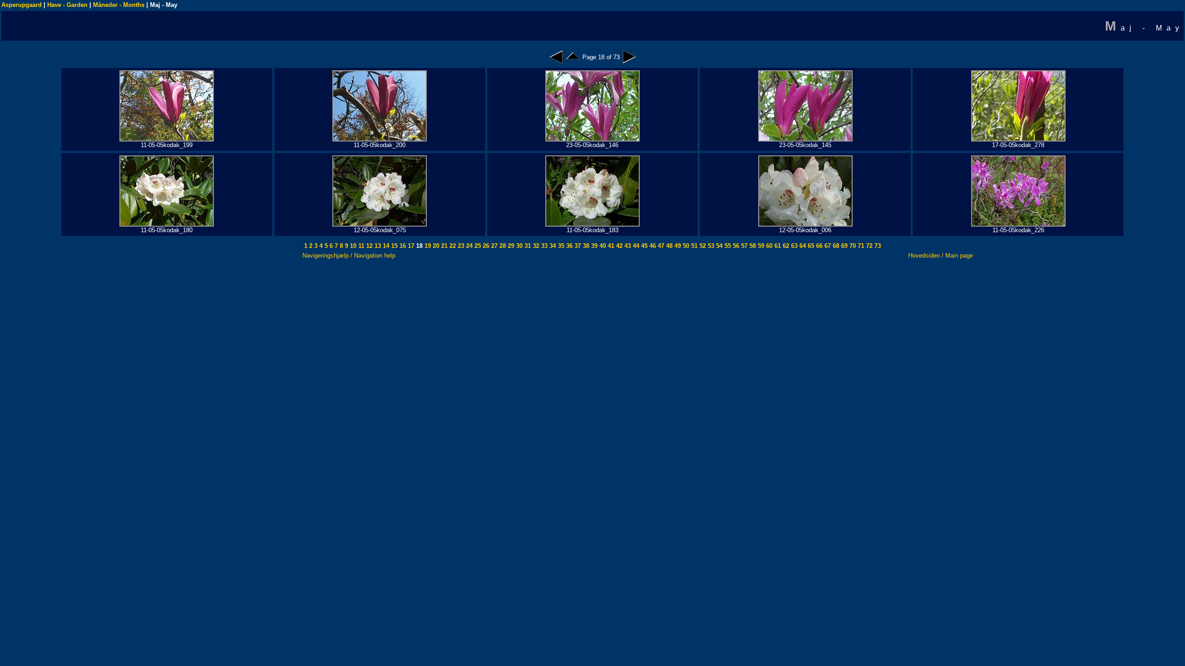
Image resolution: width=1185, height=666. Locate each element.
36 (568, 245)
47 (660, 245)
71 (860, 245)
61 (777, 245)
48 (668, 245)
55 (727, 245)
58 (752, 245)
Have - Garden (67, 4)
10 (352, 245)
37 (577, 245)
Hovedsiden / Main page (940, 255)
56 (735, 245)
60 (768, 245)
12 (368, 245)
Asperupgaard (21, 4)
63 (793, 245)
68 (835, 245)
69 (843, 245)
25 (477, 245)
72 (868, 245)
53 (710, 245)
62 (785, 245)
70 (852, 245)
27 (493, 245)
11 (360, 245)
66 (818, 245)
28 (502, 245)
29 (510, 245)
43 (627, 245)
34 (552, 245)
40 (602, 245)
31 (527, 245)
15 (393, 245)
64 (802, 245)
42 (618, 245)
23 (460, 245)
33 (543, 245)
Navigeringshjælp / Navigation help (348, 255)
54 (718, 245)
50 (685, 245)
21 (443, 245)
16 (402, 245)
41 (610, 245)
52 (702, 245)
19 (427, 245)
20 (435, 245)
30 (518, 245)
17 (410, 245)
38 (585, 245)
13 (377, 245)
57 (743, 245)
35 (560, 245)
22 (452, 245)
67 (827, 245)
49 (677, 245)
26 (485, 245)
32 (535, 245)
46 (652, 245)
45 (643, 245)
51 (693, 245)
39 (593, 245)
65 (810, 245)
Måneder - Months (118, 4)
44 (635, 245)
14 (385, 245)
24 (468, 245)
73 (877, 245)
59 (760, 245)
